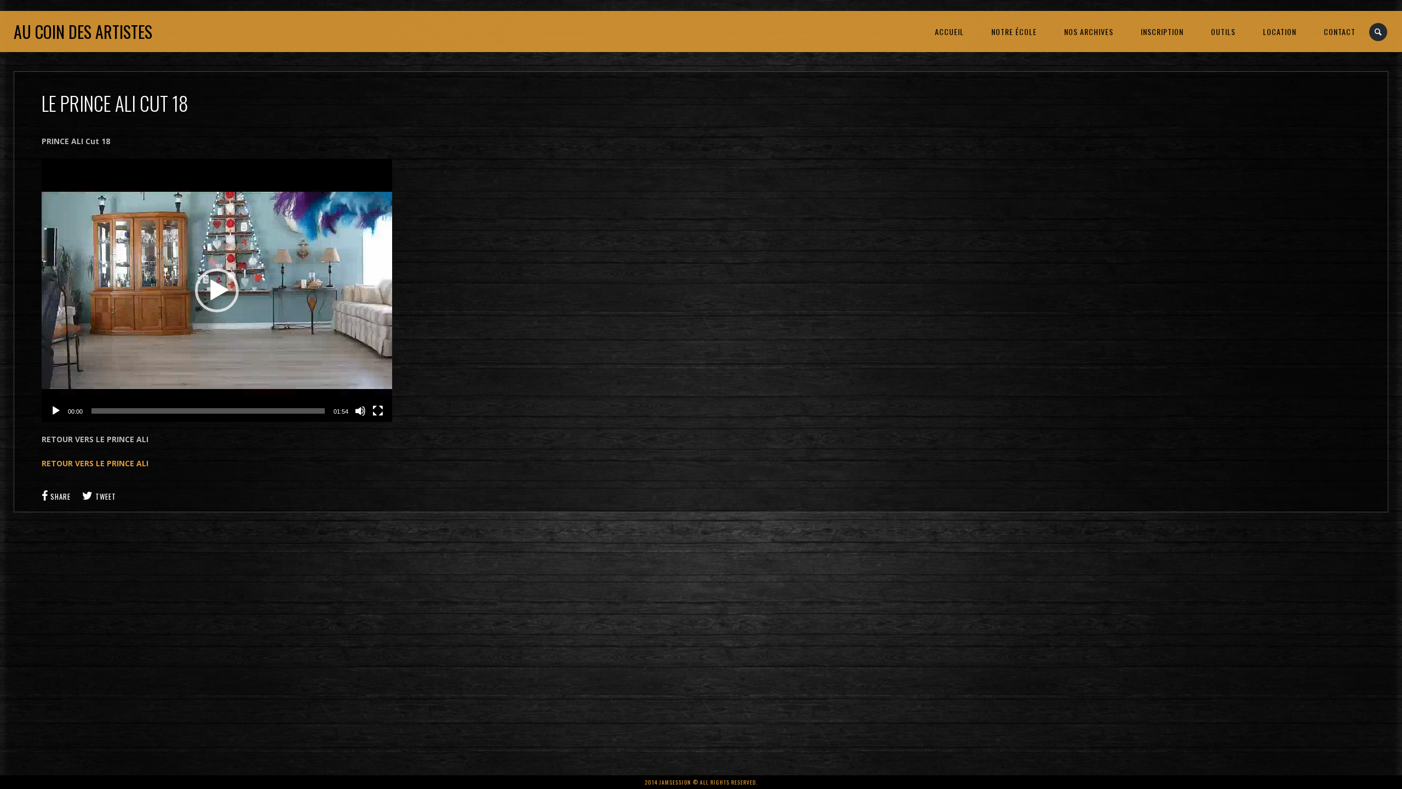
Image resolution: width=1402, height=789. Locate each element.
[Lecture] (55, 410)
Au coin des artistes (83, 31)
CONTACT (1339, 31)
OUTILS (1223, 31)
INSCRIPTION (1162, 31)
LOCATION (1279, 31)
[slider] (208, 411)
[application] (217, 290)
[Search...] (1378, 32)
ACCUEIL (949, 31)
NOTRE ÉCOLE (1014, 31)
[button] (217, 290)
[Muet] (360, 410)
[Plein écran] (377, 410)
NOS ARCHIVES (1088, 31)
